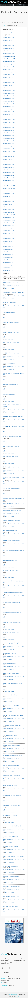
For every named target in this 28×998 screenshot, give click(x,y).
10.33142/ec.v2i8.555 (9, 349)
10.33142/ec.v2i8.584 (9, 649)
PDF (4, 287)
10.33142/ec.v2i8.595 (9, 761)
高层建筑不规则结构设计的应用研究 (11, 457)
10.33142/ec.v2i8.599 (9, 802)
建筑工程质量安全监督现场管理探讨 (11, 643)
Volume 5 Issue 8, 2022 (8, 162)
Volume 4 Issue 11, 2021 (9, 185)
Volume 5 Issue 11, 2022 (9, 154)
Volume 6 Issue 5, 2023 (8, 138)
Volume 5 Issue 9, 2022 (8, 159)
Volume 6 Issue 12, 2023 (9, 119)
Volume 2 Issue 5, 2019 (8, 257)
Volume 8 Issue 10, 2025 (9, 61)
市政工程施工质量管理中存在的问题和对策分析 (13, 550)
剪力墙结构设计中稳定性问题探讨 (10, 866)
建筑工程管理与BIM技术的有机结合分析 (12, 826)
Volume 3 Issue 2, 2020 (8, 241)
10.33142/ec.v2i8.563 (9, 433)
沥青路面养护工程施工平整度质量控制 (11, 775)
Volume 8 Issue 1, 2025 (8, 85)
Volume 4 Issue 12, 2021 (9, 183)
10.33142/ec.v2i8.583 (9, 639)
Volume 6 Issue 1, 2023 (8, 148)
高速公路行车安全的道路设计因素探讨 (11, 886)
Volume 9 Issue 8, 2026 (8, 32)
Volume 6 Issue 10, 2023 (9, 125)
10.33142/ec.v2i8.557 (9, 369)
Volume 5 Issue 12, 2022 (9, 151)
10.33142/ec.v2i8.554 (9, 339)
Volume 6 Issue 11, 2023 (9, 122)
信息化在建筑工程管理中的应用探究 (11, 705)
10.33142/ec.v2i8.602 (9, 832)
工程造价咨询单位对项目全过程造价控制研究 (13, 592)
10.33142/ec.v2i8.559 (9, 391)
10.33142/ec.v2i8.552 (9, 319)
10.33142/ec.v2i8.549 (9, 288)
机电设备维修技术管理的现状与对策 (11, 467)
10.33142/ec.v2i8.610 (9, 912)
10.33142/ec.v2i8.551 (9, 308)
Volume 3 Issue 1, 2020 (8, 244)
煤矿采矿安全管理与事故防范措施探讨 (11, 540)
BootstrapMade (13, 994)
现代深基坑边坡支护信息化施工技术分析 (12, 510)
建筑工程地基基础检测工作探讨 (10, 560)
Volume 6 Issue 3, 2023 (8, 143)
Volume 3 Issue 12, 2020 (9, 214)
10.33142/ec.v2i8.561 (9, 412)
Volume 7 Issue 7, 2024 (8, 101)
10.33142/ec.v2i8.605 (9, 862)
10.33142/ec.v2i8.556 (9, 359)
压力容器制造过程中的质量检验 (10, 816)
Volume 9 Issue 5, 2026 (8, 43)
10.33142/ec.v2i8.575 (9, 557)
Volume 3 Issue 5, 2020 (8, 233)
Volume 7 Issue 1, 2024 (8, 117)
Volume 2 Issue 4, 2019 (8, 259)
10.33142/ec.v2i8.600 (9, 812)
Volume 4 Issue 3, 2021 (8, 207)
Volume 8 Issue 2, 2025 (8, 82)
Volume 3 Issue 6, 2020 (8, 230)
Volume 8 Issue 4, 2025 (8, 77)
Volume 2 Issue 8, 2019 (8, 249)
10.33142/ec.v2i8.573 (9, 536)
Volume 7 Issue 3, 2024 (8, 111)
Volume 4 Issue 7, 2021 (8, 196)
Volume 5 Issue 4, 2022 (8, 172)
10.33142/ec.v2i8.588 (9, 691)
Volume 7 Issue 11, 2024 (9, 90)
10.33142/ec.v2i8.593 (9, 741)
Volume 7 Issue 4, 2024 (8, 109)
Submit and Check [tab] (17, 22)
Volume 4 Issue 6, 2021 (8, 199)
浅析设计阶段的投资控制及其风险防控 (11, 745)
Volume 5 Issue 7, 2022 (8, 164)
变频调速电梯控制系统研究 (9, 395)
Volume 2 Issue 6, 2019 (8, 254)
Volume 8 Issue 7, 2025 (8, 69)
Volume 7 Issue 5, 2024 (8, 106)
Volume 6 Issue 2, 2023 (8, 146)
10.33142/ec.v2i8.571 (9, 516)
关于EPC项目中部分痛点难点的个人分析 (12, 436)
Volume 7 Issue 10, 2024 (9, 93)
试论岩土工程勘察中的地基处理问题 (11, 673)
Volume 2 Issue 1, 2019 (8, 267)
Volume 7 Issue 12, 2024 (9, 88)
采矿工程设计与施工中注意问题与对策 (11, 805)
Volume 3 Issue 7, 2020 (8, 228)
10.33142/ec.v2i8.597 (9, 781)
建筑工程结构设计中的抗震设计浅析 (11, 836)
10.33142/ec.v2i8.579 (9, 598)
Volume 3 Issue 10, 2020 (9, 220)
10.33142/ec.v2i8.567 (9, 473)
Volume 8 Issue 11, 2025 (9, 58)
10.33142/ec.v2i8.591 (9, 721)
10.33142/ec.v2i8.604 (9, 852)
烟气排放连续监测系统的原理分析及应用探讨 (13, 755)
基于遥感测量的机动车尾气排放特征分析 (12, 612)
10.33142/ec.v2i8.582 (9, 629)
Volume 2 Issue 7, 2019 (8, 252)
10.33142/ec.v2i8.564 (9, 443)
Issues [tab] (3, 25)
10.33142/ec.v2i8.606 (9, 872)
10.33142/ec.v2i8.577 (9, 577)
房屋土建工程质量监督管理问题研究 (11, 765)
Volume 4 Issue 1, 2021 (8, 212)
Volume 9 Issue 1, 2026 (8, 53)
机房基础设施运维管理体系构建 (10, 530)
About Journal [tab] (6, 22)
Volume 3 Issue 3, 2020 (8, 238)
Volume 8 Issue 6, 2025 (8, 72)
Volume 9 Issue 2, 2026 (8, 51)
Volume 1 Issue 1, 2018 (8, 270)
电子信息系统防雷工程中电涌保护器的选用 (12, 602)
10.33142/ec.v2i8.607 (9, 882)
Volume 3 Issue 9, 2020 (8, 222)
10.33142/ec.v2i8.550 (9, 298)
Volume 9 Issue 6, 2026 (8, 40)
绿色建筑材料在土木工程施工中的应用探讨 (12, 795)
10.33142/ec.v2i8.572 (9, 526)
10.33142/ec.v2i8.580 (9, 609)
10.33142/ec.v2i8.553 (9, 329)
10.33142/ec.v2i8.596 (9, 771)
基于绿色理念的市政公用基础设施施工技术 (12, 622)
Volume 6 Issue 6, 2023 (8, 135)
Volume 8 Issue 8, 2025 (8, 66)
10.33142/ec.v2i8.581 (9, 619)
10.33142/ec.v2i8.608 (9, 892)
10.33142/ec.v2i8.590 (9, 711)
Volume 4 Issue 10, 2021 (9, 188)
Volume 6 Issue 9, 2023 (8, 127)
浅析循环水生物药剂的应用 (9, 312)
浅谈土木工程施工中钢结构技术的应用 (11, 488)
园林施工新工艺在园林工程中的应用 (11, 322)
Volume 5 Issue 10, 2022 (9, 156)
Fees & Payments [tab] (12, 25)
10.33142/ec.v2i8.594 (9, 751)
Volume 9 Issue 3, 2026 (8, 48)
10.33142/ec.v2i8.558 (9, 381)
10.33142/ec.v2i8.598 (9, 792)
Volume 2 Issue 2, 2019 (8, 265)
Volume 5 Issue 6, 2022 (8, 167)
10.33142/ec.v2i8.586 (9, 669)
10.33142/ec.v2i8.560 (9, 401)
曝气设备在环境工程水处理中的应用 (11, 332)
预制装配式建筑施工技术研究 (9, 663)
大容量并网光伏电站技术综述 (9, 653)
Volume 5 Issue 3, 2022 (8, 175)
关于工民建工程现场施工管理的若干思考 (12, 725)
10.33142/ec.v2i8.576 (9, 567)
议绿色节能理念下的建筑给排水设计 (11, 343)
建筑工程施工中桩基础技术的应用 (10, 906)
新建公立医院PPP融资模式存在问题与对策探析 (13, 856)
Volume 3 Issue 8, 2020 (8, 225)
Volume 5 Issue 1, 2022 (8, 180)
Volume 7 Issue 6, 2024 (8, 103)
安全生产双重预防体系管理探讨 (10, 735)
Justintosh (17, 996)
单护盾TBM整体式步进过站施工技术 (11, 282)
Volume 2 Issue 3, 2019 (8, 262)
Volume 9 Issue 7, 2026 (8, 37)
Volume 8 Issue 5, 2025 (8, 74)
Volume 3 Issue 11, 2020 (9, 217)
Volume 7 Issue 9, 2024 (8, 95)
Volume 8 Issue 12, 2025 (9, 56)
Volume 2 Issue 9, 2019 (8, 246)
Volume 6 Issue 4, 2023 (8, 140)
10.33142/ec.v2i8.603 (9, 842)
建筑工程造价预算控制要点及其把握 (11, 896)
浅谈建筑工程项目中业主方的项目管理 (11, 520)
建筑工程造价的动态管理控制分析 (10, 384)
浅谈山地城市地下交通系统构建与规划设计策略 (13, 426)
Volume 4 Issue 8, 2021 (8, 193)
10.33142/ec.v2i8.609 (9, 902)
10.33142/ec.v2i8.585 (9, 659)
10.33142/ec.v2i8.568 (9, 484)
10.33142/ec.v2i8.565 (9, 453)
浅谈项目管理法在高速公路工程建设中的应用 (13, 715)
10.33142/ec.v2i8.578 (9, 588)
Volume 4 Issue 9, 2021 (8, 191)
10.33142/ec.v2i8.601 (9, 822)
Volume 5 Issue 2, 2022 (8, 177)
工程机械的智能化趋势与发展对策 (10, 846)
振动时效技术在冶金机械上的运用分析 (11, 571)
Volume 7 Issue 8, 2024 (8, 98)
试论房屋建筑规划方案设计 (9, 363)
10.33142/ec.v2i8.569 (9, 495)
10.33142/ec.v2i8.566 (9, 463)
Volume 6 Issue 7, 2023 (8, 133)
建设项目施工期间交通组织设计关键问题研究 (13, 416)
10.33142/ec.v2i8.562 (9, 422)
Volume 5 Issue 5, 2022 (8, 170)
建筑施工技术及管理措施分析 (9, 302)
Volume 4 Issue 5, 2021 (8, 201)
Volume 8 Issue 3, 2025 (8, 80)
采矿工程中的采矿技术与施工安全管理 (11, 695)
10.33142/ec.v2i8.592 (9, 731)
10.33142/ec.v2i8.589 (9, 701)
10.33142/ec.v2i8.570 (9, 506)
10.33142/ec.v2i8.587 (9, 679)
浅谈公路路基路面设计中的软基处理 (11, 446)
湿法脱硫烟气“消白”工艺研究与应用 (11, 876)
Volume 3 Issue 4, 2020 (8, 236)
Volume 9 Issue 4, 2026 (8, 45)
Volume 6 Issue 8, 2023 (8, 130)
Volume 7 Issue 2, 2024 (8, 114)
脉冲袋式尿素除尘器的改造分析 (10, 785)
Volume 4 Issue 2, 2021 (8, 209)
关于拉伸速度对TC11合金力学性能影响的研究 (13, 292)
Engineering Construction (8, 285)
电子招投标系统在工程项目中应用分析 (11, 353)
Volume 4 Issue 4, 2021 (8, 204)
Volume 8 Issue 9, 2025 (8, 64)
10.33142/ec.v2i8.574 (9, 547)
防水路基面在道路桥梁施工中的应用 (11, 633)
